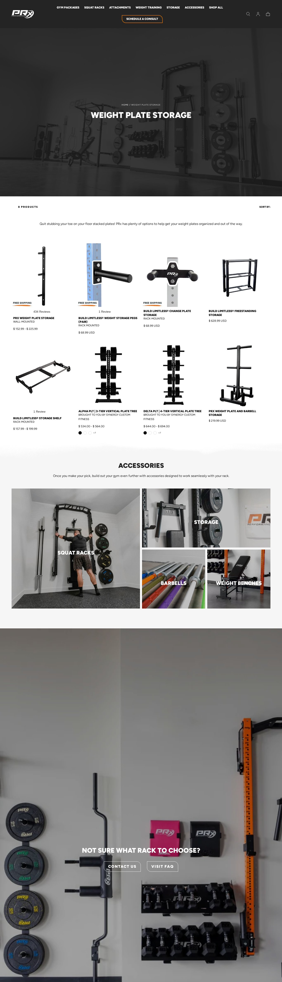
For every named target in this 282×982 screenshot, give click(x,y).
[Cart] (267, 14)
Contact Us (122, 866)
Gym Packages (68, 7)
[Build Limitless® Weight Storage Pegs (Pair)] (108, 275)
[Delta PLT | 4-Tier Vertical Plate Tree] (173, 375)
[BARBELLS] (173, 607)
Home (125, 104)
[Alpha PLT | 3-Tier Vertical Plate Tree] (108, 375)
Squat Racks (94, 7)
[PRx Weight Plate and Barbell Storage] (239, 375)
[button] (248, 14)
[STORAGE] (206, 546)
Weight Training (149, 7)
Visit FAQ (162, 866)
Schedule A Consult (142, 19)
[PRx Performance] (23, 14)
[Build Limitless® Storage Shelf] (43, 375)
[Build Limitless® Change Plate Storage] (173, 275)
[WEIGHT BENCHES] (238, 607)
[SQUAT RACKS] (76, 607)
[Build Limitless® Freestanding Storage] (239, 275)
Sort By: (264, 206)
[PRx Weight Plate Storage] (43, 275)
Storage (173, 7)
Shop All (216, 7)
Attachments (120, 7)
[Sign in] (258, 14)
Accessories (194, 7)
